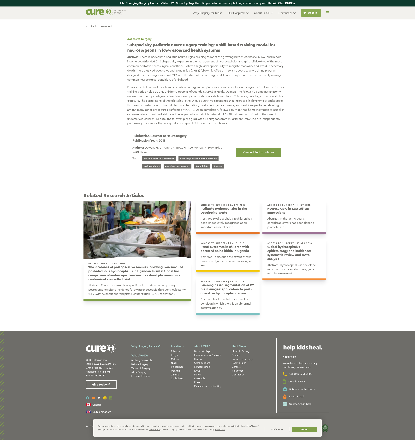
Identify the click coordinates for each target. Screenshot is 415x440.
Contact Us (238, 374)
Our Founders (202, 363)
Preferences (277, 429)
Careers (236, 367)
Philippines (177, 367)
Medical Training (140, 376)
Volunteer (237, 370)
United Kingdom (101, 412)
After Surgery (139, 372)
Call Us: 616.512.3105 (300, 374)
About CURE (202, 346)
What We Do (139, 355)
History (198, 359)
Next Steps (239, 346)
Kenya (174, 355)
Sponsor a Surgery (242, 359)
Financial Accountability (207, 386)
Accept (304, 429)
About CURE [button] (262, 13)
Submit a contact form (302, 389)
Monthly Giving (240, 351)
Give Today (99, 384)
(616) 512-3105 (102, 371)
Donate (236, 355)
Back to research (101, 26)
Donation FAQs (296, 381)
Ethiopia (175, 351)
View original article (256, 152)
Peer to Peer (239, 363)
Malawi (175, 359)
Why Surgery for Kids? (207, 13)
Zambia (175, 374)
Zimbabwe (177, 378)
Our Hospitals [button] (236, 13)
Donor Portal (296, 396)
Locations (177, 346)
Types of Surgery (141, 368)
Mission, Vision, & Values (207, 355)
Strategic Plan (202, 367)
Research (199, 378)
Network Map (202, 351)
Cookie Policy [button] (154, 429)
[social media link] (87, 398)
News (197, 374)
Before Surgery (140, 364)
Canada (96, 405)
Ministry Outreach (141, 360)
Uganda (175, 370)
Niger (174, 363)
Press (197, 382)
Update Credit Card (300, 404)
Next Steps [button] (285, 13)
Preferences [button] (220, 429)
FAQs (197, 370)
